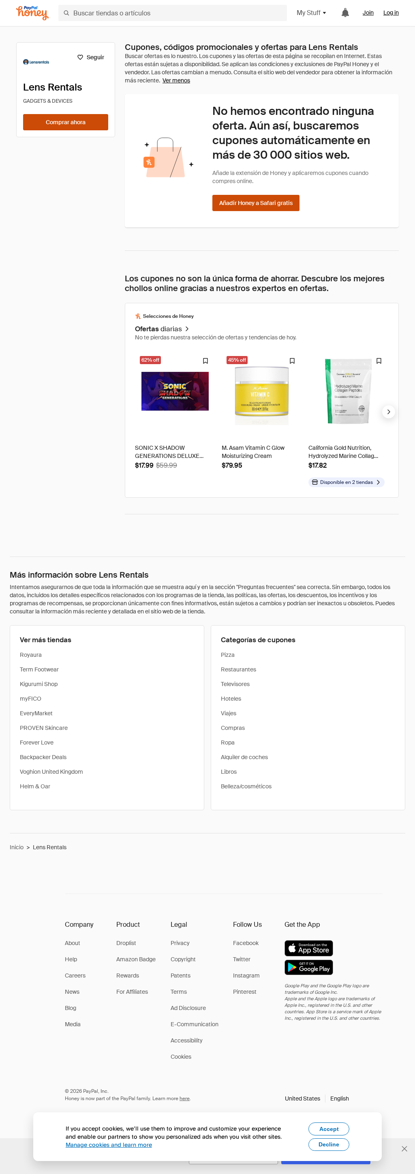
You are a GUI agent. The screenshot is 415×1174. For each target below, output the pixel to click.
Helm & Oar (35, 786)
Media (73, 1024)
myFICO (30, 698)
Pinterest (245, 991)
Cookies (181, 1056)
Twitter (241, 959)
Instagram (246, 975)
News (72, 991)
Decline (329, 1144)
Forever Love (36, 742)
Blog (70, 1008)
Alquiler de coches (244, 757)
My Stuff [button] (309, 13)
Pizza (228, 654)
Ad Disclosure (188, 1008)
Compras (233, 728)
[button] (317, 1098)
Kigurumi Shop (39, 684)
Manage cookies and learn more (109, 1144)
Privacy (180, 943)
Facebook (246, 943)
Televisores (235, 684)
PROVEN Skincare (44, 728)
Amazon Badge (136, 959)
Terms (179, 991)
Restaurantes (238, 669)
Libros (229, 771)
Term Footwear (39, 669)
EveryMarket (36, 713)
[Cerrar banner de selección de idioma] (404, 1149)
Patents (180, 975)
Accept (329, 1129)
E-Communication (194, 1024)
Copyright (183, 959)
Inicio (17, 847)
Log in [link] (391, 12)
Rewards (127, 975)
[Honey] (32, 13)
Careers (75, 975)
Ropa (228, 742)
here (185, 1098)
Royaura (31, 654)
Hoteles (231, 698)
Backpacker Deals (43, 757)
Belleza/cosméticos (246, 786)
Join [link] (368, 12)
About (72, 943)
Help (71, 959)
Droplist (126, 943)
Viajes (228, 713)
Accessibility (187, 1040)
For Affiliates (132, 991)
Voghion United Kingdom (51, 771)
